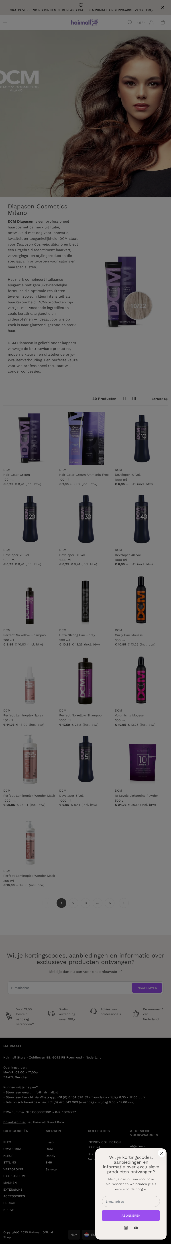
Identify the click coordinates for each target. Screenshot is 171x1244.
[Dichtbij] (162, 1153)
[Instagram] (126, 1228)
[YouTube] (136, 1228)
